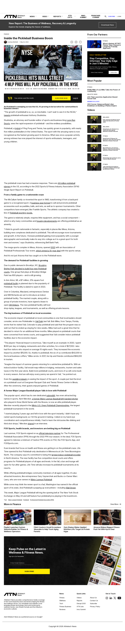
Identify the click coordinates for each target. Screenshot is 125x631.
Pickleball (26, 500)
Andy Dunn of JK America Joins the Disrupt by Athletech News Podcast (111, 130)
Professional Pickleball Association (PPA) (42, 500)
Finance (6, 34)
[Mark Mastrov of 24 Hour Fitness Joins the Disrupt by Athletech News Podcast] (94, 148)
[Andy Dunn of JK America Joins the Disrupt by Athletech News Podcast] (94, 129)
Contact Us (94, 601)
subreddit (50, 395)
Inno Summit (81, 609)
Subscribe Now (61, 98)
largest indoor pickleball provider (66, 455)
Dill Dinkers (14, 305)
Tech (61, 603)
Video (44, 16)
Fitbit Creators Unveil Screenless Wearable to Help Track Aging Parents (47, 529)
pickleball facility (11, 283)
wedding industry (20, 379)
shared (31, 423)
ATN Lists (80, 606)
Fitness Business (65, 606)
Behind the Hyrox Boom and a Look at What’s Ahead (112, 158)
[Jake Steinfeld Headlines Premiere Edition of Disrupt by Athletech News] (94, 167)
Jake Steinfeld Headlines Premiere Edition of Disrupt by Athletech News (111, 168)
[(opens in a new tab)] (107, 599)
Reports (79, 601)
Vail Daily (39, 321)
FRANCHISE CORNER (95, 16)
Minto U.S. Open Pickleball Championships (50, 405)
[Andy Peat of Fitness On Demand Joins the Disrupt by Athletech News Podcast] (94, 138)
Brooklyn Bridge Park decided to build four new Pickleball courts (25, 268)
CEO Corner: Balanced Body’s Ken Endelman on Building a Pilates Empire (102, 105)
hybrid (17, 128)
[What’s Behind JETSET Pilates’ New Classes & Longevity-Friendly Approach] (94, 44)
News (61, 593)
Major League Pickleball (41, 479)
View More (114, 504)
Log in (75, 98)
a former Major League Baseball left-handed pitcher (55, 399)
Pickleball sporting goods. (21, 213)
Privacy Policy (95, 606)
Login (119, 16)
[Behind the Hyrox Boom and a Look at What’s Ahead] (94, 157)
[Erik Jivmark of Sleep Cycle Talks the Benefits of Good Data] (94, 120)
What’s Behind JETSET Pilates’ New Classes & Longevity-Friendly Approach (112, 46)
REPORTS (57, 16)
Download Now (107, 25)
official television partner (50, 433)
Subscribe (111, 16)
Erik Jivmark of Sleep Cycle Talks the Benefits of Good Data (111, 121)
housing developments (47, 221)
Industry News (92, 94)
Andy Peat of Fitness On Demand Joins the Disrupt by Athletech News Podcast (112, 140)
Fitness (105, 41)
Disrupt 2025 (81, 603)
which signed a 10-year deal (48, 251)
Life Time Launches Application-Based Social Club (102, 98)
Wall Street (71, 488)
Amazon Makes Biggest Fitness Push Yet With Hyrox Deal (107, 528)
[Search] (105, 16)
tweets (7, 115)
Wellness (106, 117)
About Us (93, 598)
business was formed (40, 203)
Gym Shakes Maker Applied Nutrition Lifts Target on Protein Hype (77, 529)
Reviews (62, 609)
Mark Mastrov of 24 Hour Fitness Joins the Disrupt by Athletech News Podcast (111, 149)
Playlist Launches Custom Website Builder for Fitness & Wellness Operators (16, 529)
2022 (53, 247)
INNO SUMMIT (83, 16)
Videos (79, 598)
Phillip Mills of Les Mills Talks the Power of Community (103, 90)
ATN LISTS (70, 16)
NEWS (32, 16)
